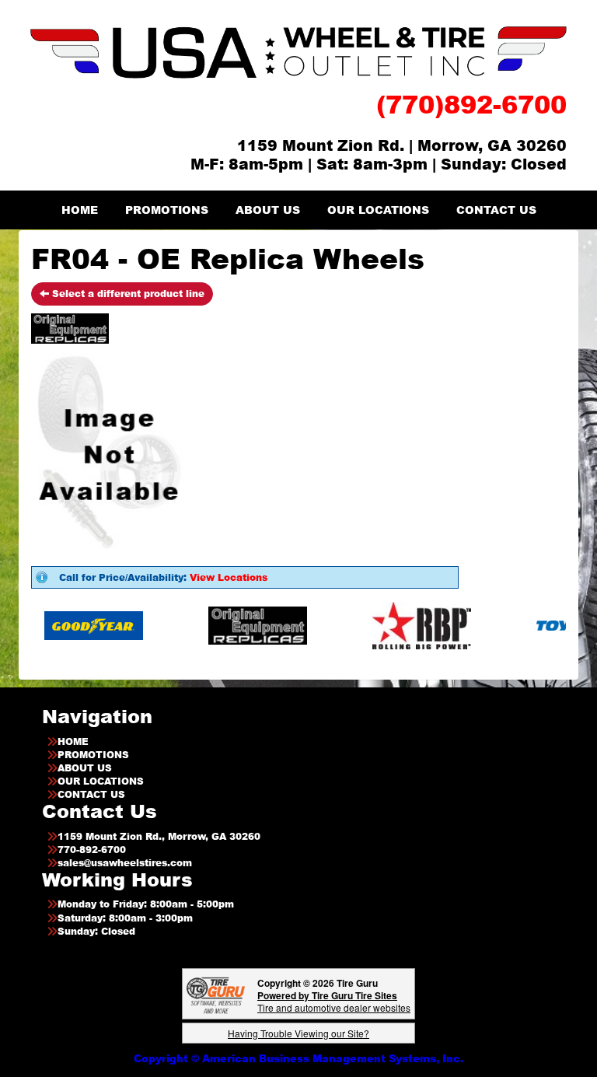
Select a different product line (126, 293)
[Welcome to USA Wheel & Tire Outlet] (298, 51)
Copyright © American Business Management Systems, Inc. (298, 1058)
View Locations (228, 577)
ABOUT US (268, 209)
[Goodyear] (72, 624)
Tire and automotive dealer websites (333, 1001)
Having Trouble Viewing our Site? (298, 1033)
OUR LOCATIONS (378, 209)
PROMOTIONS (166, 209)
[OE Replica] (236, 624)
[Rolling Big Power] (400, 624)
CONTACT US (496, 209)
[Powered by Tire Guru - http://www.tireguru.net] (216, 994)
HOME (79, 209)
